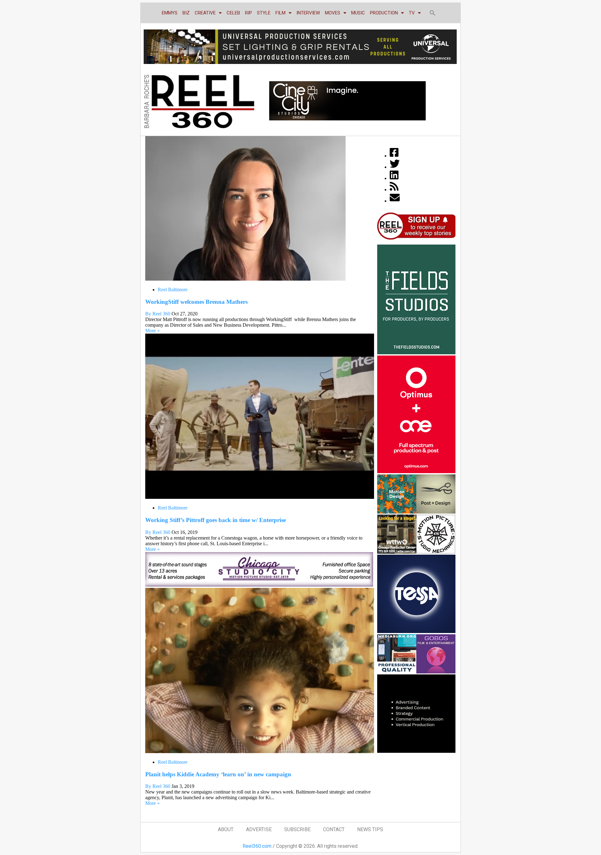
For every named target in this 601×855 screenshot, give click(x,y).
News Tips (370, 829)
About (226, 829)
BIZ (186, 13)
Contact (334, 829)
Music (358, 13)
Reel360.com (257, 846)
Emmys (169, 13)
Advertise (259, 829)
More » (152, 330)
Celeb (233, 13)
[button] (432, 13)
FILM (280, 13)
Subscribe (297, 829)
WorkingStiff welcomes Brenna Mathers (196, 301)
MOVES (332, 13)
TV (412, 13)
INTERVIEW (308, 13)
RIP (248, 13)
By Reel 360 (157, 313)
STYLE (263, 13)
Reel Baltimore (172, 289)
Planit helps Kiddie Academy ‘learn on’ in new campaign (218, 774)
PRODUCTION (384, 13)
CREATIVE (205, 13)
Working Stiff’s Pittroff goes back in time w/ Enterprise (215, 520)
